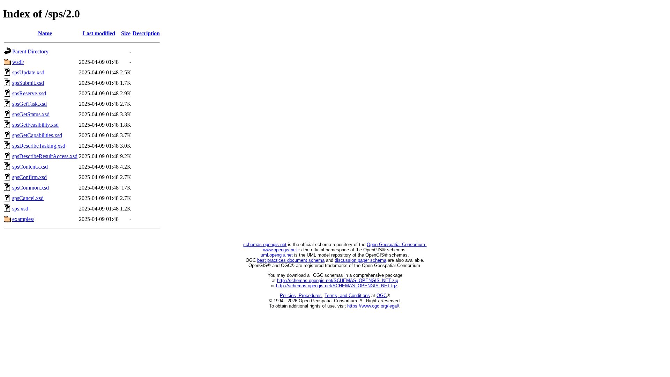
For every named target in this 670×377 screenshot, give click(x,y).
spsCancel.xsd (28, 198)
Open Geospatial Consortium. (396, 244)
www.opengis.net (280, 249)
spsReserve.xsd (29, 93)
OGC (382, 295)
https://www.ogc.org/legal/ (373, 306)
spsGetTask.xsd (29, 104)
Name (45, 33)
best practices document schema (291, 260)
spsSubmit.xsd (28, 83)
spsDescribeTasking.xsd (38, 146)
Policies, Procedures (301, 295)
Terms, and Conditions (347, 295)
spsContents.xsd (30, 167)
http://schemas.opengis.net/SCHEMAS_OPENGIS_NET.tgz (336, 285)
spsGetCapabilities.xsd (37, 135)
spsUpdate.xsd (28, 72)
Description (146, 33)
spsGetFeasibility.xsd (35, 125)
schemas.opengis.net (264, 244)
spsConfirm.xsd (29, 177)
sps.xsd (20, 209)
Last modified (99, 33)
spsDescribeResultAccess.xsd (44, 156)
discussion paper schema (360, 260)
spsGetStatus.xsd (31, 114)
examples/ (23, 219)
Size (126, 33)
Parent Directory (30, 51)
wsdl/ (18, 62)
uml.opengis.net (277, 255)
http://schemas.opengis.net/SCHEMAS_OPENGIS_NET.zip (337, 280)
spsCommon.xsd (30, 188)
